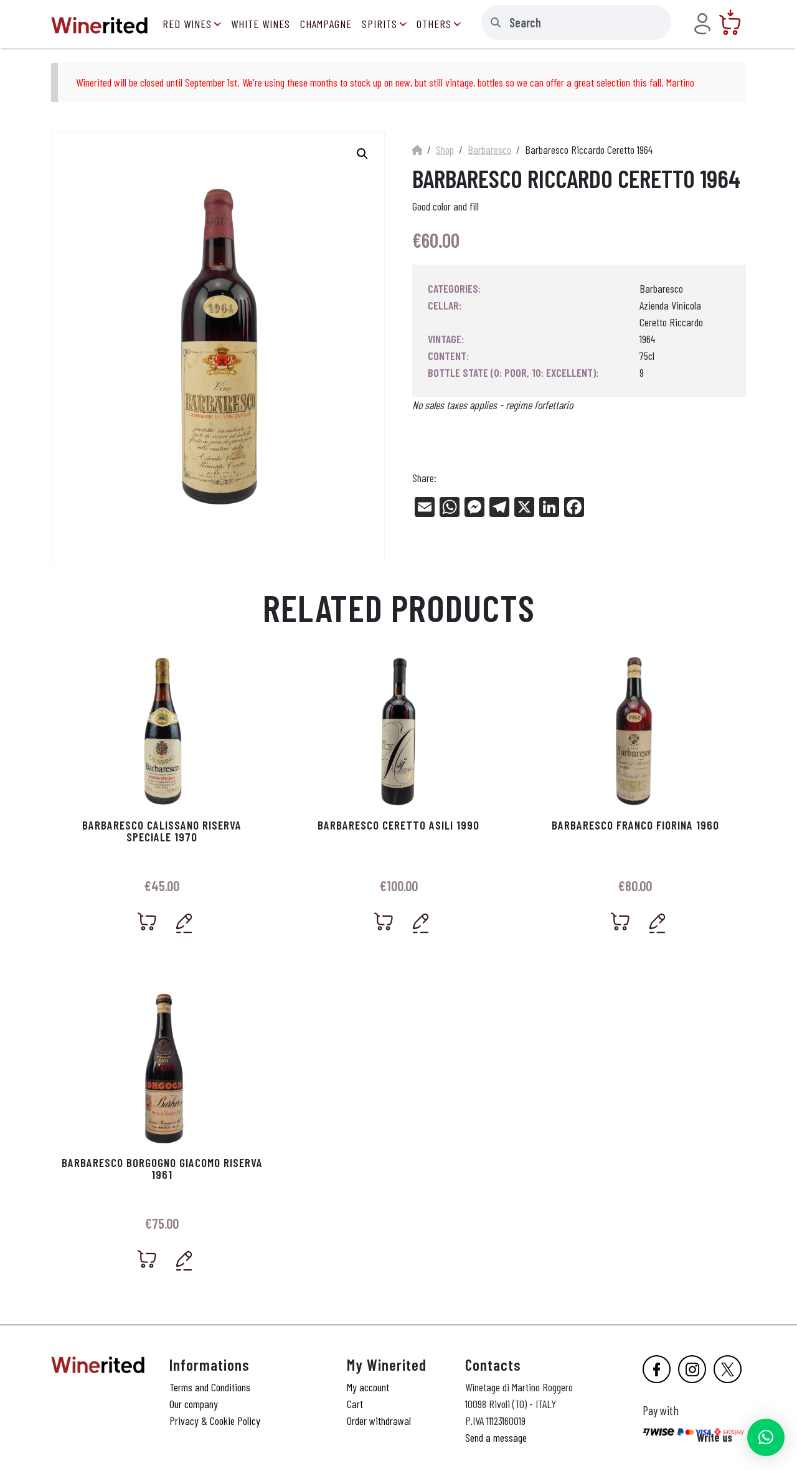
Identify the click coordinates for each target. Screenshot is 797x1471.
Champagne (326, 24)
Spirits (379, 24)
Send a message (496, 1437)
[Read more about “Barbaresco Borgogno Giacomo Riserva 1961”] (147, 1259)
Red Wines (187, 24)
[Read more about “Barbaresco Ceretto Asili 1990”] (383, 921)
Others (434, 24)
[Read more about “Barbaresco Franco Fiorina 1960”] (620, 921)
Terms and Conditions (209, 1387)
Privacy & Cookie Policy (214, 1420)
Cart (355, 1404)
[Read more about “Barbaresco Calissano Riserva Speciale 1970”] (147, 921)
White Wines (260, 24)
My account (368, 1387)
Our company (193, 1404)
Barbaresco (489, 149)
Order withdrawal (379, 1420)
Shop (445, 149)
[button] (766, 1437)
